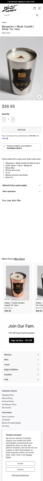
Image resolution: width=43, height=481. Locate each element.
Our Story (5, 426)
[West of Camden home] (10, 8)
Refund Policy (7, 398)
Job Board (6, 420)
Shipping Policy (8, 395)
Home (4, 22)
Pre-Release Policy (9, 405)
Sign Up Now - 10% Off (21, 340)
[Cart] (34, 8)
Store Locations (8, 417)
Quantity (5, 114)
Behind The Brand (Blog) (11, 423)
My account (6, 408)
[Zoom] (39, 97)
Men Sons (6, 33)
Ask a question (9, 191)
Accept (20, 463)
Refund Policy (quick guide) (15, 185)
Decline (20, 469)
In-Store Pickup (8, 401)
